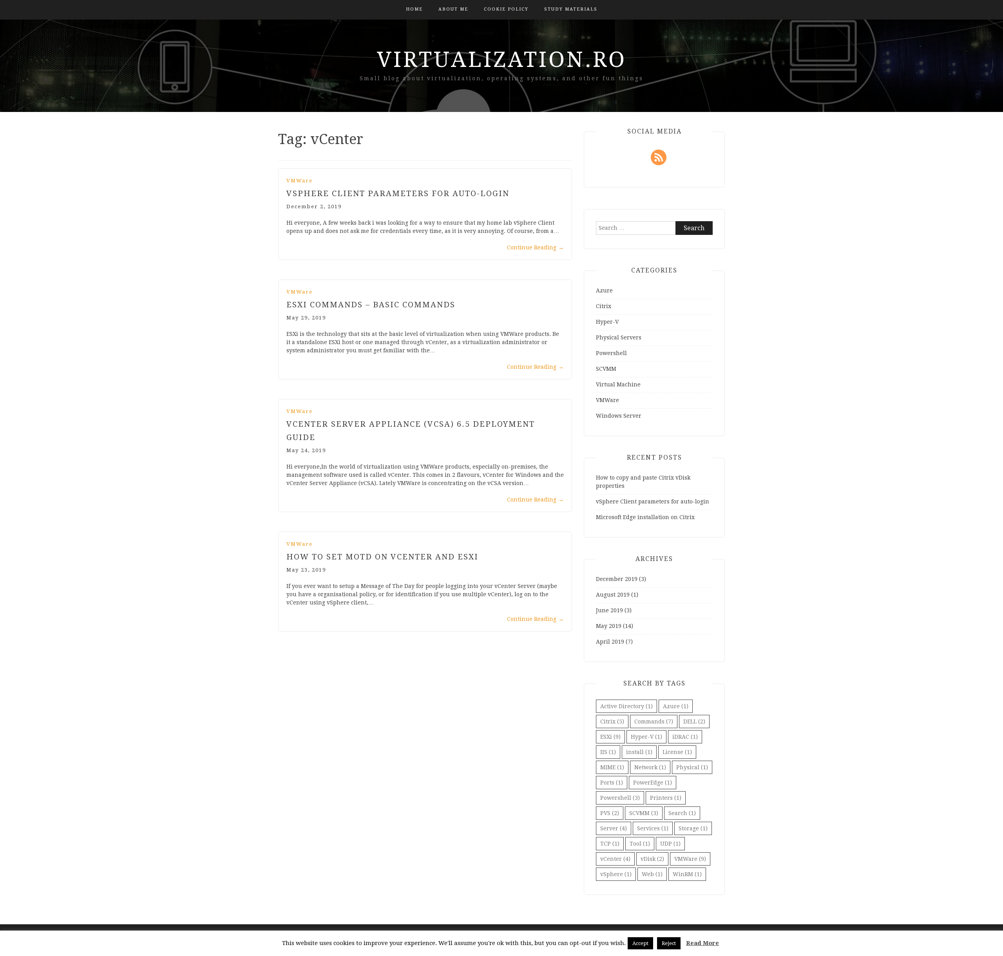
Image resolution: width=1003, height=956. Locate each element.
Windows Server (618, 416)
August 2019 (613, 595)
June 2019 (609, 610)
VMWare (299, 181)
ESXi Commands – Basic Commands (370, 304)
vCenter (615, 859)
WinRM (687, 874)
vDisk (652, 859)
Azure (604, 290)
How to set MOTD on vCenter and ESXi (382, 556)
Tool (640, 844)
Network (650, 767)
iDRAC (685, 737)
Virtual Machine (618, 384)
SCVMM (606, 369)
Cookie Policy (506, 9)
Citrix (603, 306)
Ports (611, 782)
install (639, 752)
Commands (653, 721)
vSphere (616, 874)
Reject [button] (669, 943)
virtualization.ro (501, 59)
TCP (609, 844)
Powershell (611, 353)
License (677, 752)
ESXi (610, 737)
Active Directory (626, 706)
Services (652, 828)
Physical (692, 767)
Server (613, 828)
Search (682, 813)
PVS (609, 813)
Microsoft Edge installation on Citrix (645, 517)
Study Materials (570, 9)
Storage (693, 828)
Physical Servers (618, 337)
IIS (608, 752)
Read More (702, 943)
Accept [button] (640, 943)
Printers (665, 798)
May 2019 (608, 626)
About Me (453, 9)
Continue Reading (535, 247)
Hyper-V (607, 322)
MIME (612, 767)
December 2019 (616, 579)
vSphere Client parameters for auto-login (397, 193)
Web (652, 874)
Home (414, 9)
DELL (694, 721)
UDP (670, 844)
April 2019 (610, 642)
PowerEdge (652, 782)
